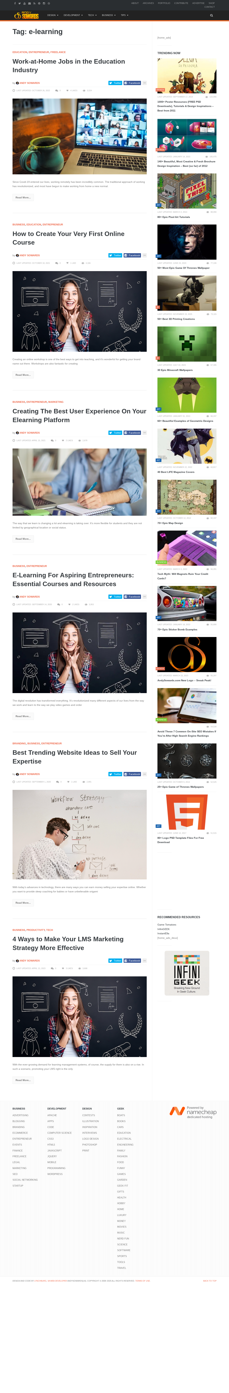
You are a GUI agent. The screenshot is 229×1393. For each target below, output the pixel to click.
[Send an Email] (30, 3)
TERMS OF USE (142, 1281)
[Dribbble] (49, 3)
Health (121, 1197)
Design (51, 15)
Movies (121, 1226)
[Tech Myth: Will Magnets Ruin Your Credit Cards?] (186, 548)
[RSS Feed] (34, 3)
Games (121, 1174)
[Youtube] (24, 3)
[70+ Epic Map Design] (186, 497)
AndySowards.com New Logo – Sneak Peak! (184, 680)
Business (107, 15)
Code (50, 1127)
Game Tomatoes (166, 924)
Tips (123, 15)
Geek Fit (122, 1185)
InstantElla (163, 933)
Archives (148, 3)
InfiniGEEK (163, 929)
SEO (15, 1174)
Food (120, 1162)
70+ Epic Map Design (170, 523)
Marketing (56, 401)
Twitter (117, 83)
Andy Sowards (29, 83)
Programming (56, 1168)
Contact (209, 7)
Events (17, 1144)
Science (122, 1244)
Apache (52, 1115)
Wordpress (55, 1174)
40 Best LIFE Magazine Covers (175, 472)
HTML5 (51, 1144)
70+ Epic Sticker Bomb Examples (177, 629)
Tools (121, 1262)
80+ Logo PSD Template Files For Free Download (180, 840)
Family (121, 1150)
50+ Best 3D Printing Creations (176, 319)
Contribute (181, 3)
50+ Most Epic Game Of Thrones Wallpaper (183, 267)
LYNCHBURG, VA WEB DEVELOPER (50, 1281)
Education (20, 52)
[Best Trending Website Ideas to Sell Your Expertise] (80, 834)
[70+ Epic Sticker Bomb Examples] (186, 603)
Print (85, 1150)
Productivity (35, 930)
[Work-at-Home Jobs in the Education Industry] (80, 136)
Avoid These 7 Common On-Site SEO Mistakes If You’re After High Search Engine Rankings (186, 733)
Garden (122, 1180)
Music (121, 1232)
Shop (212, 3)
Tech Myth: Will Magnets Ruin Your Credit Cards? (182, 576)
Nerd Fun (123, 1238)
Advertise (198, 3)
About (135, 3)
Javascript (54, 1150)
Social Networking (25, 1180)
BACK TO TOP (209, 1281)
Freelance (58, 52)
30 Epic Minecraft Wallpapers (175, 370)
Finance (18, 1150)
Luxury (121, 1215)
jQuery (52, 1156)
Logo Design (90, 1138)
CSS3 (50, 1138)
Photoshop (89, 1144)
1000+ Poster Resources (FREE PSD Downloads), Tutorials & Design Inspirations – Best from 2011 (185, 106)
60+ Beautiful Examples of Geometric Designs (185, 420)
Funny (121, 1168)
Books (121, 1121)
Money (121, 1221)
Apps (50, 1121)
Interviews (89, 1133)
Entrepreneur (39, 52)
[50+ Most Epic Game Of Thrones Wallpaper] (186, 242)
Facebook (134, 83)
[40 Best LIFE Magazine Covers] (186, 446)
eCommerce (20, 1133)
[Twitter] (20, 3)
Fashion (122, 1156)
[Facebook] (15, 3)
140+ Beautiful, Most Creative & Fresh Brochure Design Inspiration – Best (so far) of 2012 (186, 163)
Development (72, 15)
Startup (18, 1185)
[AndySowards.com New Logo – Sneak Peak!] (186, 654)
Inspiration (89, 1127)
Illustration (90, 1121)
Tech (91, 15)
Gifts (120, 1191)
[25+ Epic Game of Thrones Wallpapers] (186, 761)
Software (123, 1250)
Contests (88, 1115)
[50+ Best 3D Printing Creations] (186, 293)
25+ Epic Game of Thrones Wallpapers (180, 786)
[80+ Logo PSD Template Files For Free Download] (186, 812)
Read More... (23, 197)
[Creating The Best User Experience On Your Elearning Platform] (80, 481)
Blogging (19, 1121)
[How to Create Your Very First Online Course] (80, 311)
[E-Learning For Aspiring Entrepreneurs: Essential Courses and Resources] (80, 652)
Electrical (124, 1138)
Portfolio (164, 3)
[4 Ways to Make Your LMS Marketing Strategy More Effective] (80, 1016)
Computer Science (59, 1133)
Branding (19, 743)
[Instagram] (44, 3)
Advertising (20, 1115)
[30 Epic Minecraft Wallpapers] (186, 344)
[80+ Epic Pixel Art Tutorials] (186, 191)
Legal (16, 1162)
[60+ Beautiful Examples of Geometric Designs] (186, 395)
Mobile (51, 1162)
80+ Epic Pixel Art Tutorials (173, 217)
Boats (121, 1115)
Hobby (121, 1203)
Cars (120, 1127)
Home (120, 1209)
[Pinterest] (39, 3)
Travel (121, 1268)
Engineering (125, 1144)
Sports (122, 1256)
